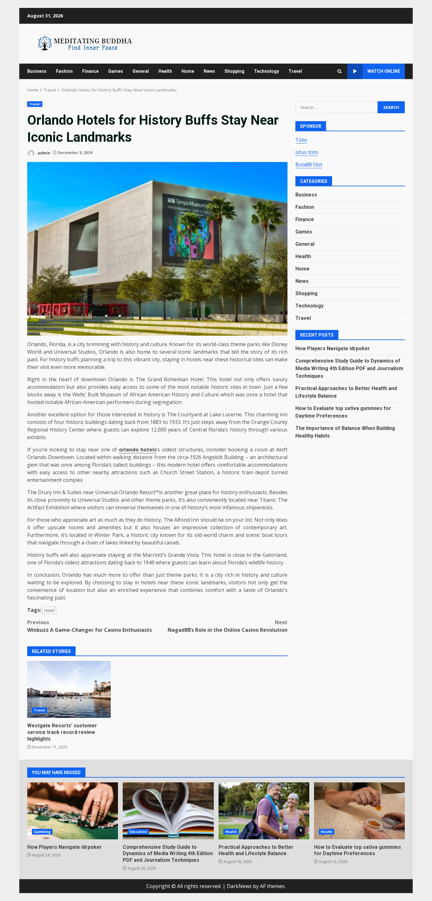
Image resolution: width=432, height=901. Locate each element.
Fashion (64, 71)
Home (188, 71)
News (209, 71)
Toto (301, 139)
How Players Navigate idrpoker (332, 348)
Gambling (42, 832)
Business (36, 71)
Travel (295, 71)
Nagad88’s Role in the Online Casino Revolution (227, 626)
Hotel (49, 610)
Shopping (234, 71)
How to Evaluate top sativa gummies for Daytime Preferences (359, 810)
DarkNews (239, 886)
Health (165, 71)
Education (138, 832)
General (141, 71)
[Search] (339, 71)
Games (115, 71)
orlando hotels (138, 449)
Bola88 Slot (308, 164)
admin (43, 152)
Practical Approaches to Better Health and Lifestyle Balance (264, 810)
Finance (90, 71)
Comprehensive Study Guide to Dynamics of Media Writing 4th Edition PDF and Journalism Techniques (349, 368)
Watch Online (383, 71)
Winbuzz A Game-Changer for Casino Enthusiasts (89, 626)
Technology (266, 71)
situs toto (306, 151)
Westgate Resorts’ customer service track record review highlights (69, 689)
